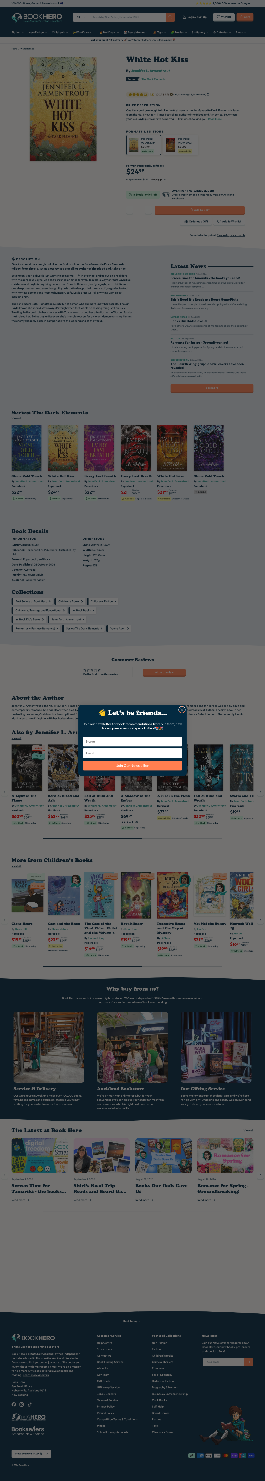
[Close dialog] (182, 710)
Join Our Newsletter (132, 765)
